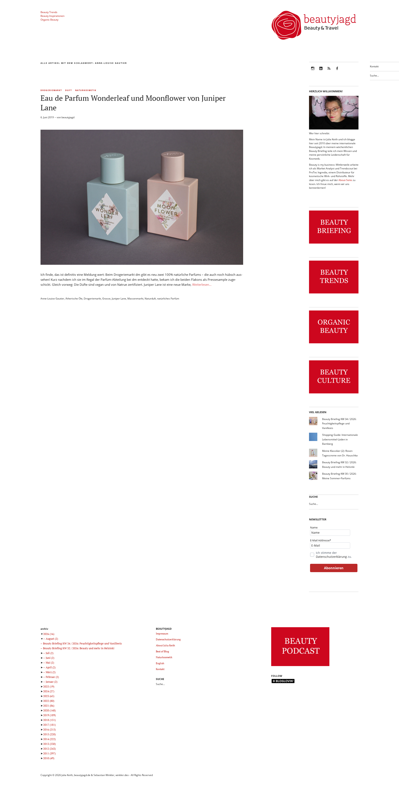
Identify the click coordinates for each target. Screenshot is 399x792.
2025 (48, 686)
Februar (52, 677)
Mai (50, 662)
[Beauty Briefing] (333, 243)
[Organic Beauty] (333, 343)
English (160, 663)
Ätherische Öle (74, 298)
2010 (48, 758)
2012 (49, 748)
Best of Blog (162, 651)
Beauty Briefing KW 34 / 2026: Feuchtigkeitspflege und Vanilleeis (339, 423)
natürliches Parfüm (168, 298)
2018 (49, 720)
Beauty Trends (49, 12)
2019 (49, 715)
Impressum (162, 633)
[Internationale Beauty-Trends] (333, 293)
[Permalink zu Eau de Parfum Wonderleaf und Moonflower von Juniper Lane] (142, 263)
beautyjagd (68, 117)
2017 (49, 725)
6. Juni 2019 (47, 117)
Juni (50, 658)
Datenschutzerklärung (331, 557)
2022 (48, 701)
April (50, 667)
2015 (49, 734)
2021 (48, 705)
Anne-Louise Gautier (52, 298)
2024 (48, 691)
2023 (48, 696)
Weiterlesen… (202, 284)
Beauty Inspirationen (52, 16)
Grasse (106, 298)
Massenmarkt (135, 298)
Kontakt (374, 66)
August (52, 638)
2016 (49, 729)
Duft (68, 90)
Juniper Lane (119, 298)
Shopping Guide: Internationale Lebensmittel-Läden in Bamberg (340, 439)
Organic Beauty (49, 19)
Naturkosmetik (85, 90)
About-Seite (345, 180)
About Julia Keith (165, 645)
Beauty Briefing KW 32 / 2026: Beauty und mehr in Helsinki (78, 648)
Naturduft (150, 298)
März (50, 672)
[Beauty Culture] (333, 393)
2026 (48, 634)
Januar (51, 682)
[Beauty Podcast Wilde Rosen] (300, 666)
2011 (49, 753)
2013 (49, 744)
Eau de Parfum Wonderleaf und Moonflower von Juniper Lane (133, 102)
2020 (49, 710)
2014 (49, 739)
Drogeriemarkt (51, 90)
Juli (49, 653)
